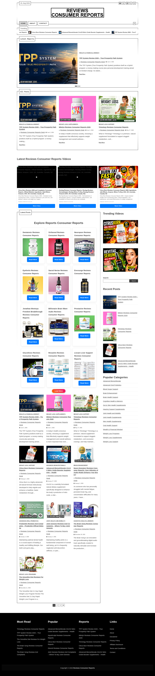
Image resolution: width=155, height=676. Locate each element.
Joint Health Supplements (112, 417)
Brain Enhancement (81, 465)
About (32, 23)
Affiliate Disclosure (116, 644)
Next (63, 605)
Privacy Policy (115, 641)
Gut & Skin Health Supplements (114, 405)
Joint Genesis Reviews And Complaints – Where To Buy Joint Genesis (58, 526)
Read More (82, 74)
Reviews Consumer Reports (84, 668)
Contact (43, 23)
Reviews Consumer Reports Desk (93, 62)
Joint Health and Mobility (55, 521)
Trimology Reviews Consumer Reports (113, 127)
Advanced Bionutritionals (55, 465)
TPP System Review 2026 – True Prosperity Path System (81, 32)
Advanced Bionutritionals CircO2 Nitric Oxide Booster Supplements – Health (35, 32)
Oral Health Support (110, 425)
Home (23, 23)
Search (105, 278)
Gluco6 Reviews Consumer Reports (61, 648)
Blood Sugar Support (110, 389)
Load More (59, 391)
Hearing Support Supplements (114, 409)
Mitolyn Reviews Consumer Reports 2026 (117, 32)
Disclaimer (113, 637)
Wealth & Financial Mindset (89, 53)
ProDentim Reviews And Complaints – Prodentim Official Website (31, 526)
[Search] (134, 23)
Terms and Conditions (117, 648)
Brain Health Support (110, 397)
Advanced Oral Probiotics (28, 521)
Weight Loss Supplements (68, 124)
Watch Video (37, 206)
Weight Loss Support (106, 124)
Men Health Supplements (112, 421)
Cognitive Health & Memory (84, 521)
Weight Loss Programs (27, 574)
